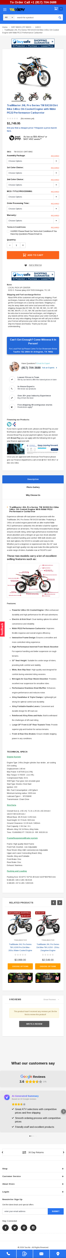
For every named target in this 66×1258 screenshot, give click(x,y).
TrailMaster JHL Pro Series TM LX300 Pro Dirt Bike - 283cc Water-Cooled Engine (20, 947)
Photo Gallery (33, 487)
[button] (33, 43)
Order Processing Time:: (33, 203)
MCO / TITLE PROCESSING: (33, 191)
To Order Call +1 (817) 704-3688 (33, 2)
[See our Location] (58, 1254)
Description (33, 479)
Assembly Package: (33, 156)
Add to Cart (35, 255)
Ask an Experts (48, 368)
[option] (33, 71)
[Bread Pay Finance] (9, 424)
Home (5, 27)
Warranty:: (33, 215)
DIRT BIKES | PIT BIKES (21, 27)
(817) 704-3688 (31, 367)
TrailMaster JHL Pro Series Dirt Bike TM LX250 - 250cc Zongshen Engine (48, 947)
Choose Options (20, 966)
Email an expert (43, 363)
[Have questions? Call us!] (8, 1254)
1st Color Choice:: (33, 167)
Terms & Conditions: (16, 227)
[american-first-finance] (14, 424)
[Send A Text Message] (25, 1254)
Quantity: (11, 240)
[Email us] (41, 1254)
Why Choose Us (33, 495)
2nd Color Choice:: (33, 179)
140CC (38, 27)
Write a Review (34, 1024)
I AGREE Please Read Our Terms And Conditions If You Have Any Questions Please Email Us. (33, 232)
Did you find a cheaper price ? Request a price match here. (32, 129)
